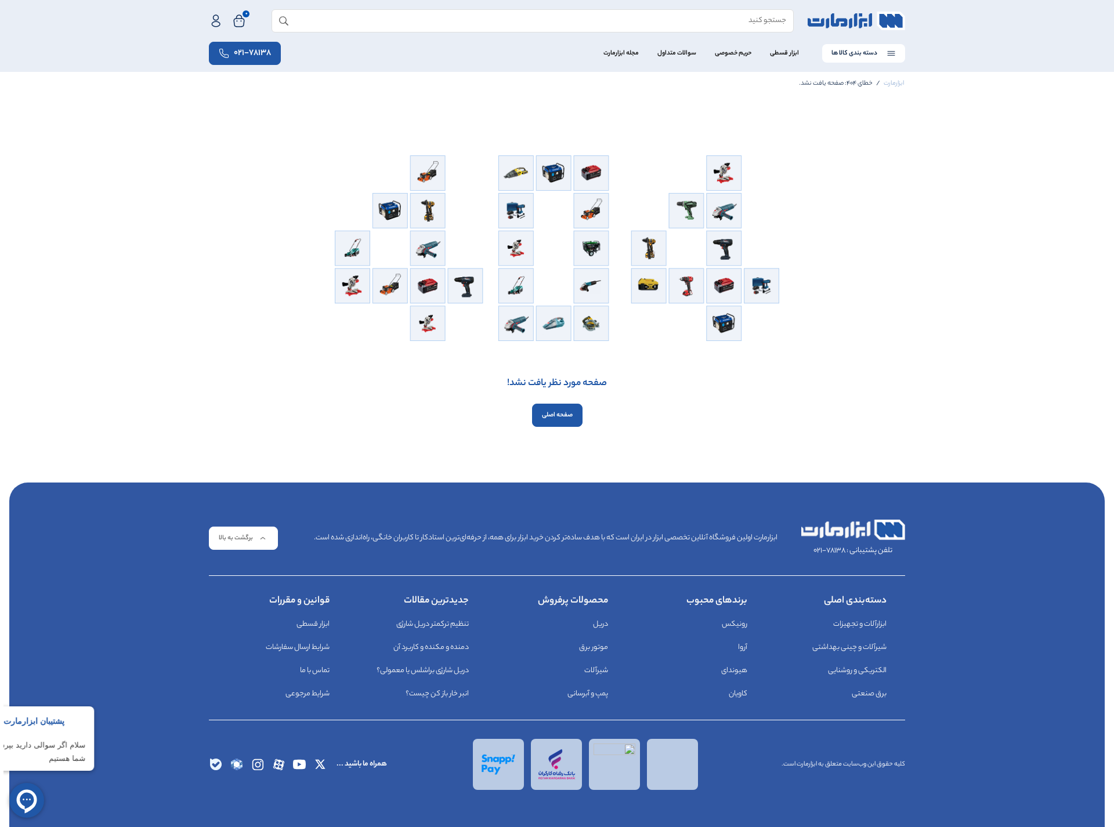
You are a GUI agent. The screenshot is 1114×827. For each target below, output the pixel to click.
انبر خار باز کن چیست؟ (437, 694)
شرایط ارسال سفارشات (298, 647)
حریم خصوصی (733, 53)
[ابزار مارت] (856, 21)
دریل (600, 624)
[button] (243, 538)
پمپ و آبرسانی (587, 694)
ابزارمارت (894, 83)
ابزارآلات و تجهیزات (860, 624)
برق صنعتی (869, 694)
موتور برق (593, 647)
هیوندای (734, 671)
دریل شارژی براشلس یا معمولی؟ (423, 671)
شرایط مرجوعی (307, 694)
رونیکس (734, 624)
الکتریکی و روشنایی (857, 671)
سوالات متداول (676, 53)
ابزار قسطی (784, 53)
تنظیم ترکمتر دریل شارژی (432, 624)
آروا (742, 647)
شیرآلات (596, 671)
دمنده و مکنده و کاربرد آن (431, 647)
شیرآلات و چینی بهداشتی (849, 647)
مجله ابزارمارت (621, 53)
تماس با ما (315, 671)
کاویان (738, 694)
